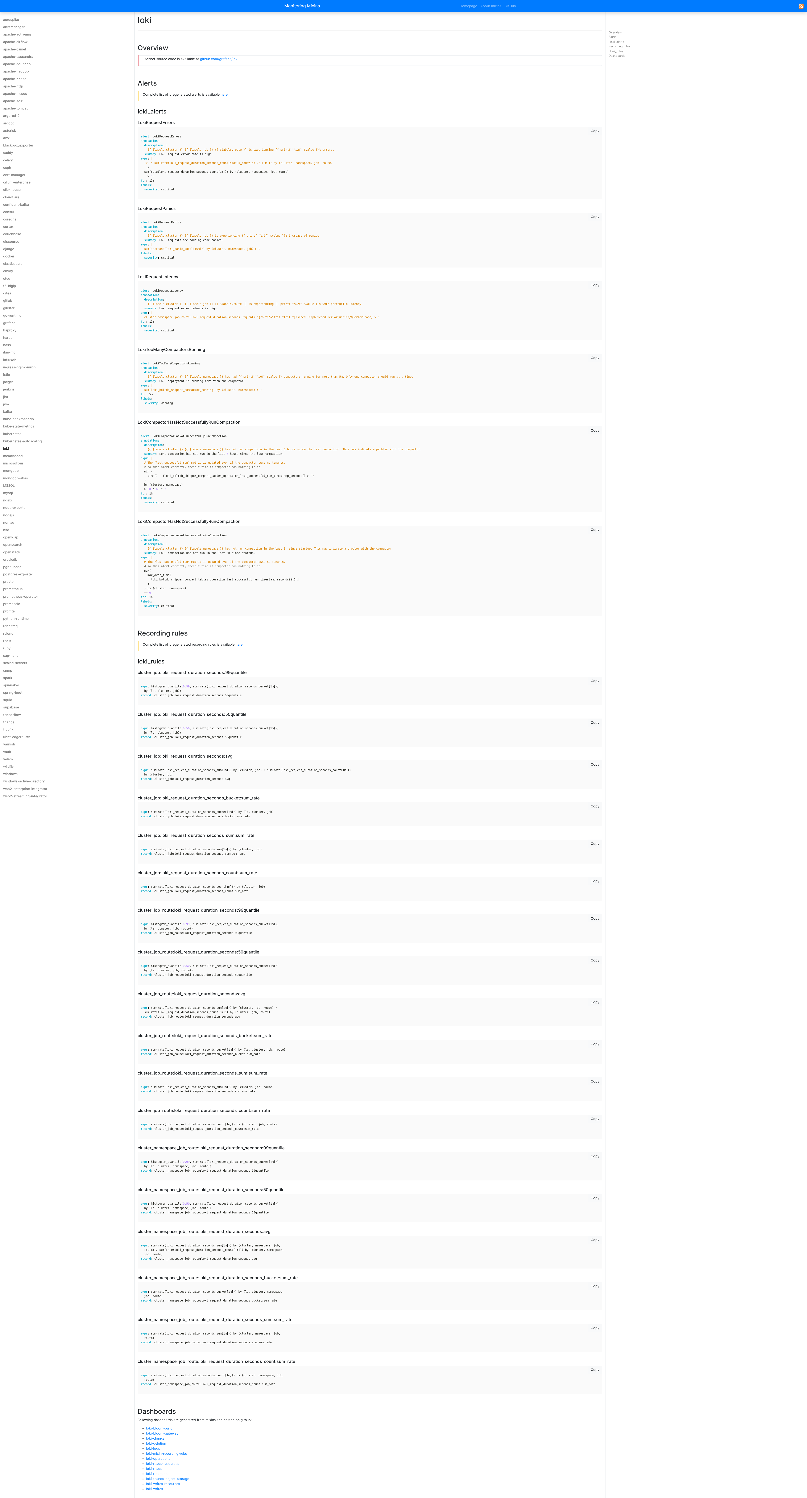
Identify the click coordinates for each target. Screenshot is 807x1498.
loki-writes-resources (163, 1484)
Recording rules (619, 46)
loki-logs (153, 1448)
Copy (595, 131)
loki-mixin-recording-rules (166, 1453)
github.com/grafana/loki (219, 59)
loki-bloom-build (159, 1428)
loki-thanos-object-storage (167, 1479)
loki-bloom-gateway (162, 1433)
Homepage (468, 6)
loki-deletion (156, 1443)
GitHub (510, 6)
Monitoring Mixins (302, 5)
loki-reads (154, 1468)
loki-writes (154, 1489)
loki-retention (156, 1474)
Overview (615, 32)
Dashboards (617, 55)
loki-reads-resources (162, 1463)
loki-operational (158, 1458)
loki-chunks (155, 1438)
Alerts (612, 36)
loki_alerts (617, 42)
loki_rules (616, 51)
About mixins (490, 6)
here (224, 94)
